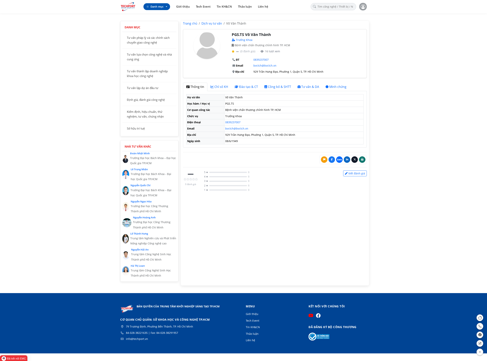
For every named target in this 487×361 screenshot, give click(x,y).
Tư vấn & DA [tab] (310, 87)
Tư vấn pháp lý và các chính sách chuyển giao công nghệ (148, 40)
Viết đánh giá (356, 173)
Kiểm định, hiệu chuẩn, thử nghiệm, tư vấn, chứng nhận (145, 114)
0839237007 (261, 59)
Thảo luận (245, 6)
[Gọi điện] (480, 326)
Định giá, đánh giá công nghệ (146, 100)
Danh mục (157, 6)
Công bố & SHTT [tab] (279, 87)
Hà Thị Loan (138, 265)
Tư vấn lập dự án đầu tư (142, 88)
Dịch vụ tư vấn (211, 23)
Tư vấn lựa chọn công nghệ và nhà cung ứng (149, 56)
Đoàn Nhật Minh (140, 153)
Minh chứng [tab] (337, 87)
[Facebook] (480, 335)
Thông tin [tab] (197, 87)
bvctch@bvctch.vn (264, 65)
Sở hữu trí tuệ (136, 128)
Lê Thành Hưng (139, 233)
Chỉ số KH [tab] (221, 87)
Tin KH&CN (224, 6)
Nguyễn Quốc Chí (140, 185)
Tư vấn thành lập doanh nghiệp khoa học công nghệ (147, 73)
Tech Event (203, 6)
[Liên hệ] (480, 343)
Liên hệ (263, 6)
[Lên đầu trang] (480, 352)
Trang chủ (190, 23)
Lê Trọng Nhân (139, 169)
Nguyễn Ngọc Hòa (141, 201)
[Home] (480, 317)
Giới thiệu (183, 6)
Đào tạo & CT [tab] (248, 87)
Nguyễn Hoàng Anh (144, 217)
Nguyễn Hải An (140, 249)
